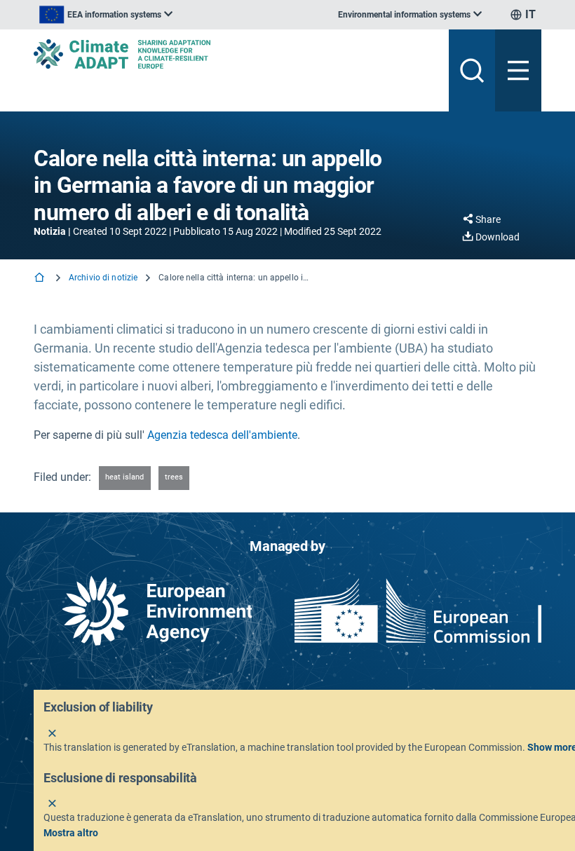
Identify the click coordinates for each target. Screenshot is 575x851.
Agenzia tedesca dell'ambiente (222, 435)
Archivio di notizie (103, 277)
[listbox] (106, 14)
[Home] (41, 278)
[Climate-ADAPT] (236, 54)
